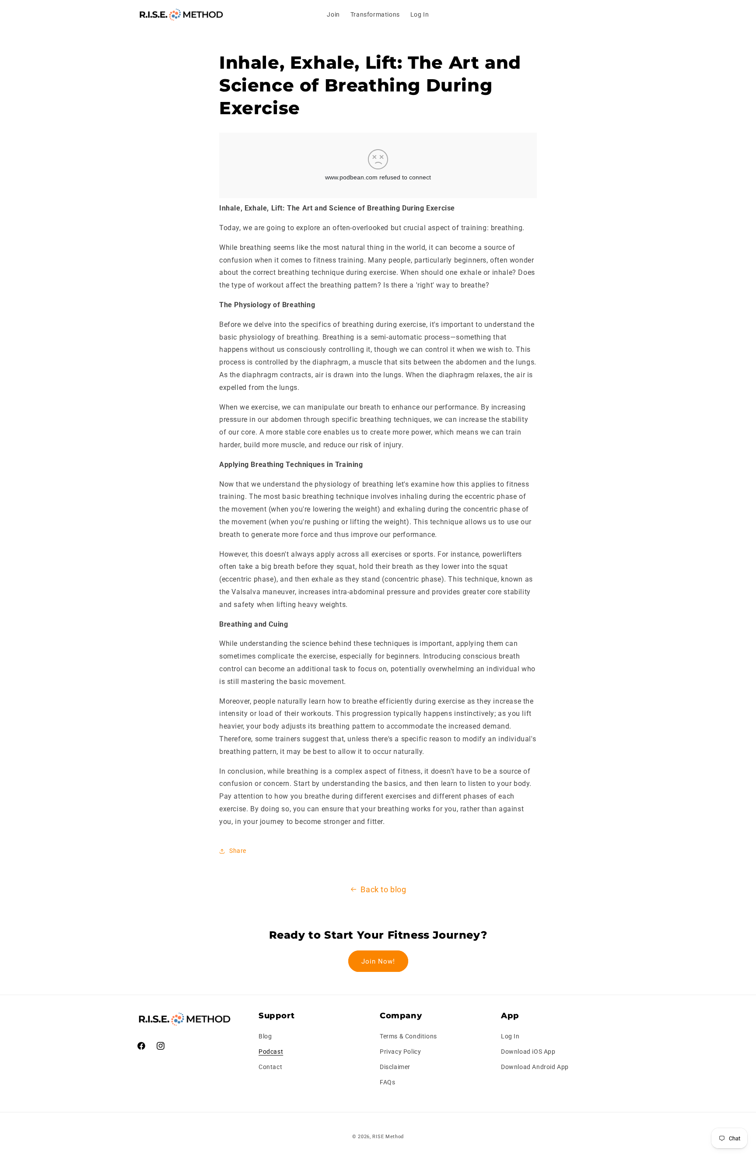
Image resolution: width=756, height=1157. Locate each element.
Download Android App (535, 1066)
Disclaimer (395, 1066)
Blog (265, 1036)
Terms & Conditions (408, 1036)
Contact (270, 1066)
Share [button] (237, 850)
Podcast (271, 1051)
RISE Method (388, 1136)
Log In (510, 1036)
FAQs (387, 1082)
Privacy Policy (400, 1051)
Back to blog (383, 889)
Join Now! (378, 961)
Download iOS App (528, 1051)
